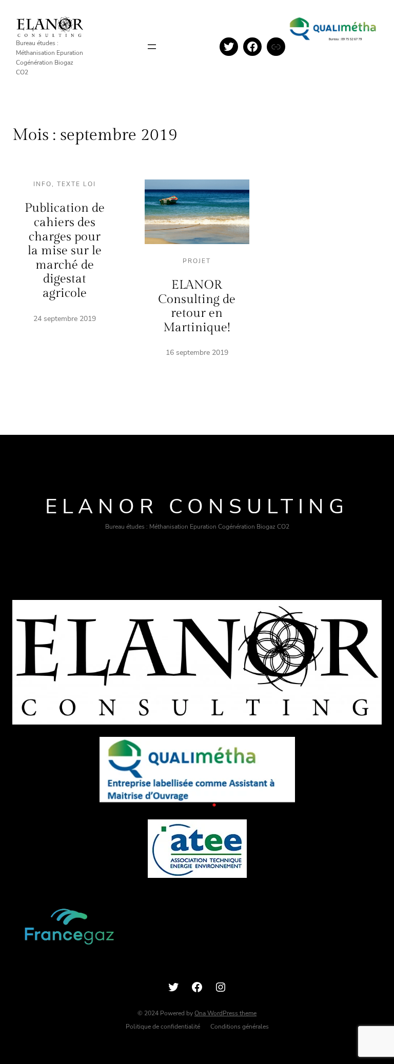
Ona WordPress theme (225, 1013)
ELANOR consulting (197, 506)
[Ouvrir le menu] (152, 47)
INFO (42, 184)
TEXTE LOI (76, 184)
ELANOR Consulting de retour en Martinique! (196, 306)
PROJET (197, 261)
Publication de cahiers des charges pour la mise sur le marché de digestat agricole (65, 250)
